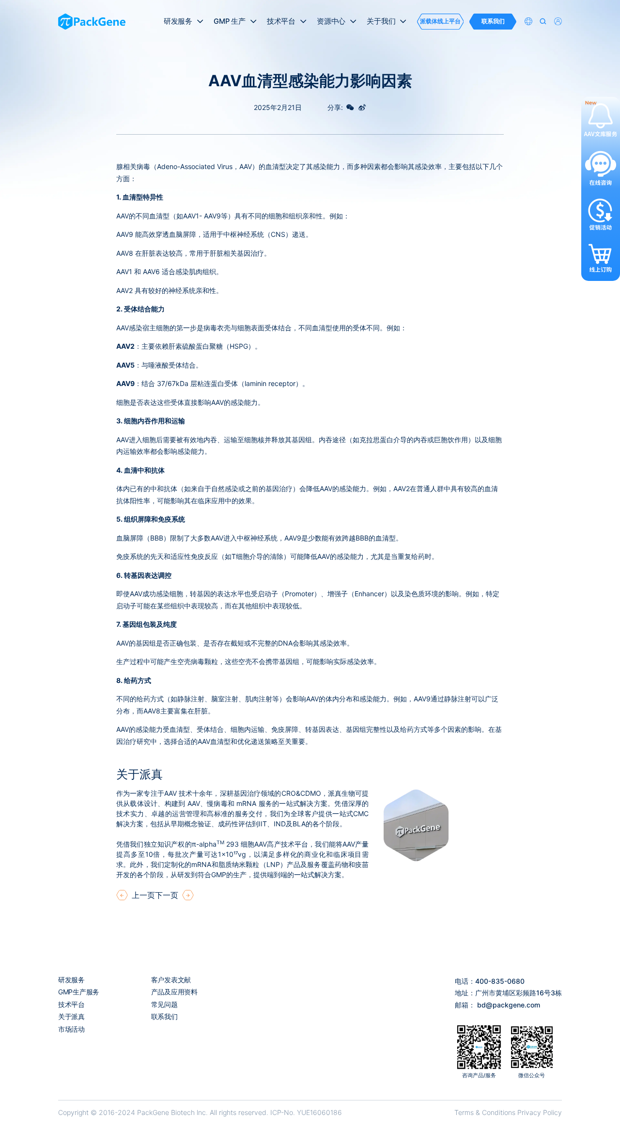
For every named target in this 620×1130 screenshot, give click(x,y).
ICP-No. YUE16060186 (306, 1112)
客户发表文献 (171, 979)
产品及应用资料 (174, 992)
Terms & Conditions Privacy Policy (508, 1112)
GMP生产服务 (78, 992)
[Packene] (91, 22)
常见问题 (164, 1004)
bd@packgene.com (508, 1005)
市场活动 (71, 1029)
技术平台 (71, 1004)
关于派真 (71, 1016)
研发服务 (71, 979)
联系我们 (164, 1016)
